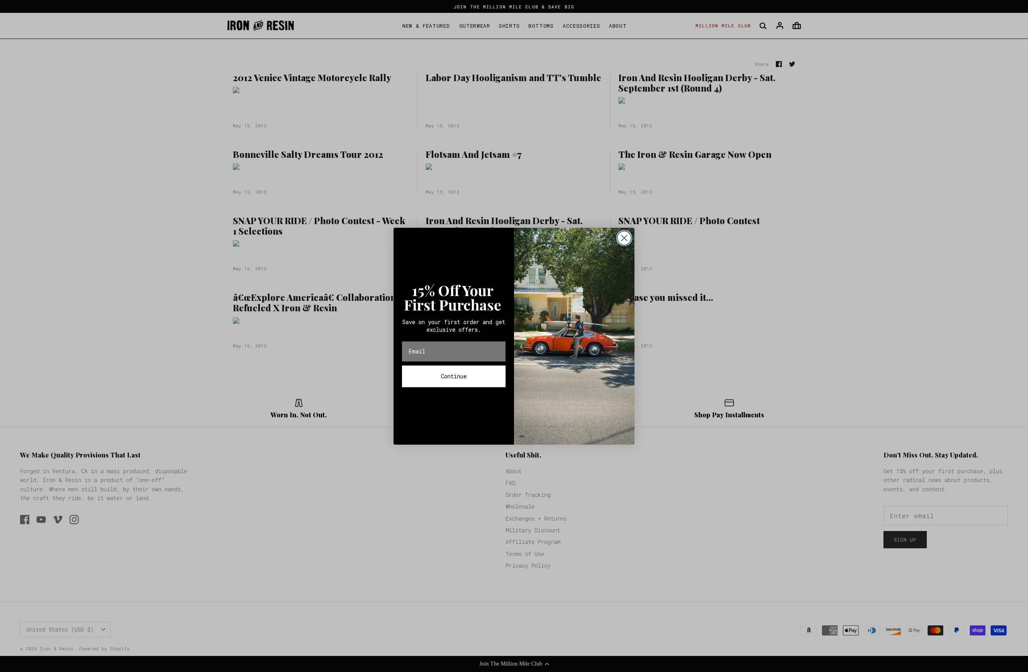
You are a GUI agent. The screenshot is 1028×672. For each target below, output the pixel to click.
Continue (454, 376)
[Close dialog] (624, 238)
